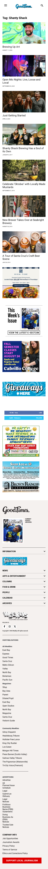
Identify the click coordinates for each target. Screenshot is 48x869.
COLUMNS (7, 581)
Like (40, 413)
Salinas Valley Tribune (12, 758)
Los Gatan (6, 747)
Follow (39, 418)
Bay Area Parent (6, 693)
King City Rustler (9, 743)
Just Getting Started (14, 115)
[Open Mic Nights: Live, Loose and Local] (24, 66)
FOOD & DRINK (9, 587)
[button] (42, 5)
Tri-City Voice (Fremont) (12, 765)
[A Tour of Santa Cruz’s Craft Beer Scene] (24, 242)
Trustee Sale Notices (7, 826)
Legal (4, 791)
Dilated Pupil (8, 698)
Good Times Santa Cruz (7, 659)
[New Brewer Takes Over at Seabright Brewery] (24, 206)
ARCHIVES (28, 520)
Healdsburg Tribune (10, 736)
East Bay (6, 702)
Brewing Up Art (11, 46)
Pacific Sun (7, 680)
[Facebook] (4, 627)
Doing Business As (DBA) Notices (7, 818)
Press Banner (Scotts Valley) (14, 754)
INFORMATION (9, 551)
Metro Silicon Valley (8, 667)
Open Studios (8, 706)
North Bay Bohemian (6, 674)
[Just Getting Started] (24, 101)
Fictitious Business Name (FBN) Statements (7, 808)
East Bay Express (6, 652)
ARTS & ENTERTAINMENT (14, 576)
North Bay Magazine (6, 711)
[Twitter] (15, 627)
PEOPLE (6, 592)
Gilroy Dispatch (9, 732)
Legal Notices (5, 800)
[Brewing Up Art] (24, 33)
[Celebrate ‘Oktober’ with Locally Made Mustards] (24, 170)
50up (4, 687)
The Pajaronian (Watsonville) (15, 762)
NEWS (5, 570)
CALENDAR (7, 598)
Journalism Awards (10, 842)
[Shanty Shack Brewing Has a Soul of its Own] (24, 134)
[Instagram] (10, 627)
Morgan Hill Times (10, 750)
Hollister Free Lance (11, 739)
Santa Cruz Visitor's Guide (8, 719)
